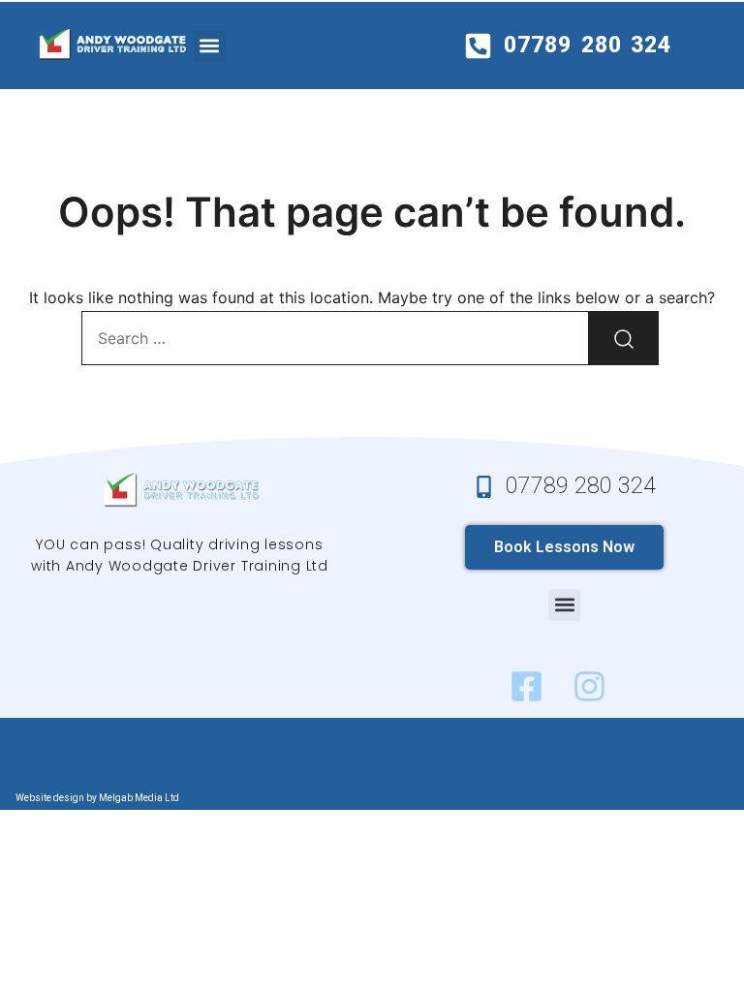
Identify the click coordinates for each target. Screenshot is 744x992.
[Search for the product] (624, 338)
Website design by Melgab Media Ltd (97, 797)
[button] (210, 46)
